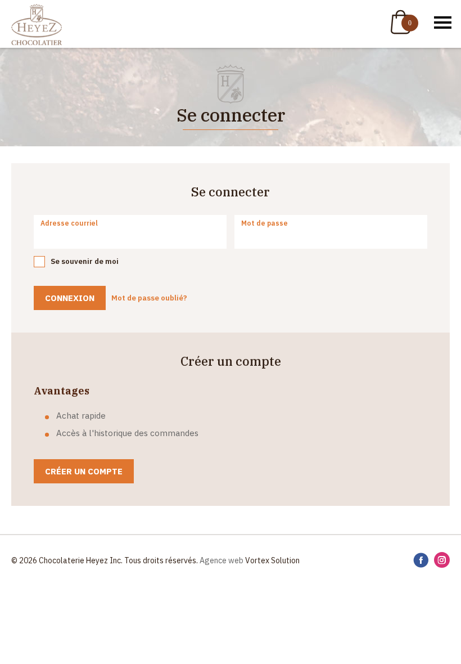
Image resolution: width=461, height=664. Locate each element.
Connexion (69, 298)
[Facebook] (421, 560)
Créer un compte (84, 471)
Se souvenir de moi (85, 261)
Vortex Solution (272, 560)
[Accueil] (36, 25)
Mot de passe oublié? (149, 298)
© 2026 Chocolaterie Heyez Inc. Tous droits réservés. (104, 560)
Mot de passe (264, 223)
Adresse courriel (69, 223)
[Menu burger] (442, 22)
